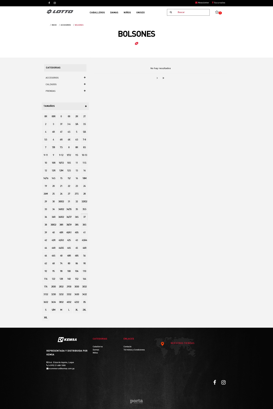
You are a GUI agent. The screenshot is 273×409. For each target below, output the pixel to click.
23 (77, 186)
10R (53, 163)
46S (53, 256)
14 (84, 171)
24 (84, 186)
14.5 (53, 178)
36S (76, 217)
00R (53, 116)
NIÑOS (127, 13)
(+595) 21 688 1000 (57, 366)
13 (77, 171)
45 (77, 248)
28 (84, 194)
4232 (76, 302)
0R (45, 116)
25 (53, 194)
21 (61, 186)
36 (46, 217)
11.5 (84, 163)
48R (69, 256)
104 (76, 271)
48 (61, 256)
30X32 (61, 202)
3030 (76, 287)
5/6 (84, 132)
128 (61, 279)
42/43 (61, 240)
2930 (69, 287)
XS (84, 302)
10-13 (84, 155)
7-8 (84, 140)
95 (53, 271)
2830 (53, 287)
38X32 (53, 225)
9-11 (46, 155)
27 (69, 194)
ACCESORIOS (66, 25)
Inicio (54, 25)
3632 (45, 302)
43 (77, 240)
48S (76, 256)
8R (76, 147)
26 (61, 194)
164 (84, 279)
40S (76, 233)
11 (77, 163)
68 (53, 263)
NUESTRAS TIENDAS (182, 343)
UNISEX (140, 13)
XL (77, 310)
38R (61, 225)
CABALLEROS (97, 13)
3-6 (68, 124)
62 (46, 263)
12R (53, 171)
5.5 (45, 140)
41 (84, 233)
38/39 (68, 225)
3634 (53, 302)
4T (61, 132)
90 (84, 263)
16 (77, 178)
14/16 (45, 178)
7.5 (61, 147)
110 (84, 271)
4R (53, 132)
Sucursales (219, 3)
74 (61, 263)
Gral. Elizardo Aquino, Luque (61, 363)
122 (53, 279)
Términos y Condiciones (134, 350)
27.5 (76, 194)
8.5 (84, 147)
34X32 (61, 209)
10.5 (69, 163)
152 (76, 279)
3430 (76, 294)
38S (76, 225)
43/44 (84, 240)
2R (76, 116)
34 (53, 209)
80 (69, 263)
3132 (45, 294)
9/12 (69, 155)
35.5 (84, 209)
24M (46, 194)
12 (46, 171)
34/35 (68, 209)
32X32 (84, 202)
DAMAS (114, 13)
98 (61, 271)
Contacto (127, 347)
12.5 (69, 171)
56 (84, 256)
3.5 (84, 124)
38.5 (84, 225)
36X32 (61, 217)
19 (46, 186)
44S (68, 248)
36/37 (68, 217)
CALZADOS (51, 85)
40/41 (68, 233)
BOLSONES (79, 25)
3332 (69, 294)
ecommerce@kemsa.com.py (61, 369)
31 (69, 202)
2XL (84, 310)
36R (53, 217)
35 (77, 209)
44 (46, 248)
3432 (84, 294)
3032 (84, 287)
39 (46, 233)
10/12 (61, 163)
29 (46, 202)
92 (46, 271)
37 (84, 217)
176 (45, 287)
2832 (61, 287)
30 (53, 202)
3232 (61, 294)
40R (61, 233)
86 (77, 263)
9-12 (61, 155)
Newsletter (203, 3)
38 (46, 225)
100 (68, 271)
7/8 (53, 147)
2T (84, 116)
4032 (69, 302)
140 (68, 279)
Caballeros (98, 347)
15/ (68, 178)
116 (45, 279)
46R (84, 248)
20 (53, 186)
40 (53, 233)
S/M (53, 310)
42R (53, 240)
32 (77, 202)
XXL (45, 318)
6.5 (76, 140)
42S (68, 240)
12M (61, 171)
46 (46, 256)
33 (46, 209)
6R (61, 140)
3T (61, 124)
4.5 (69, 132)
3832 (61, 302)
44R (53, 248)
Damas (96, 350)
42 (46, 240)
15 (61, 178)
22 (69, 186)
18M (84, 178)
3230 (53, 294)
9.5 (76, 155)
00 (69, 116)
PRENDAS (50, 91)
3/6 (76, 124)
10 (46, 163)
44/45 (61, 248)
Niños (95, 353)
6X (69, 140)
